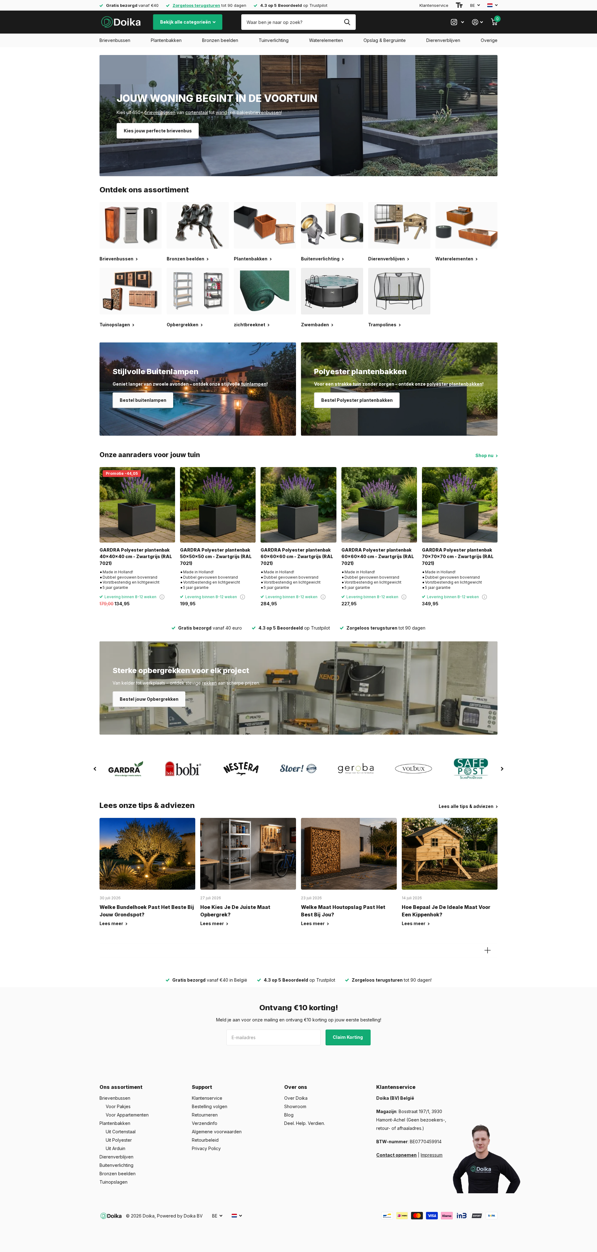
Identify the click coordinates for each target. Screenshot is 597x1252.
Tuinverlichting (274, 40)
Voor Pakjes (118, 1106)
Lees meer (112, 923)
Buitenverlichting (116, 1165)
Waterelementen (326, 40)
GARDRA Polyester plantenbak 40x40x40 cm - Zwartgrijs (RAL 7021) (136, 556)
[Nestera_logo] (241, 768)
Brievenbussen (115, 40)
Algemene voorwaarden (217, 1131)
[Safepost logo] (471, 768)
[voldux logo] (413, 769)
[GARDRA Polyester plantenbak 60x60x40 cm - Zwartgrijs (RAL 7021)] (379, 505)
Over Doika (296, 1098)
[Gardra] (126, 768)
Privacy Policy (206, 1148)
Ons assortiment (121, 1087)
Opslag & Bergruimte (384, 40)
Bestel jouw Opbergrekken (149, 699)
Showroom (295, 1106)
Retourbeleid (205, 1140)
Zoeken (347, 22)
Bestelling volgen (209, 1106)
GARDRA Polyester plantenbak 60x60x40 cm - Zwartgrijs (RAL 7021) (377, 556)
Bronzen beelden (220, 40)
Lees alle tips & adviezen (466, 806)
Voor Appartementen (127, 1114)
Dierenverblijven (443, 40)
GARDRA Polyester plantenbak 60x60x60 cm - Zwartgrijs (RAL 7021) (297, 556)
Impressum (431, 1155)
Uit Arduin (115, 1148)
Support (202, 1087)
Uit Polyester (119, 1140)
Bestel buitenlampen (143, 400)
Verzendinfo (204, 1123)
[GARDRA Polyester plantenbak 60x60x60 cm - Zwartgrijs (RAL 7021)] (298, 505)
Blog (289, 1114)
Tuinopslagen (113, 1182)
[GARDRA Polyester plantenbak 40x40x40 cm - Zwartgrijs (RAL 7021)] (137, 505)
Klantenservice (433, 5)
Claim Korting (348, 1037)
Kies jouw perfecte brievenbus (158, 130)
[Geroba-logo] (356, 768)
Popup (162, 596)
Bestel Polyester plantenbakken (357, 400)
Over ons (295, 1087)
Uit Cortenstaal (121, 1131)
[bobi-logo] (183, 769)
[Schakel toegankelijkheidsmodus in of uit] (459, 5)
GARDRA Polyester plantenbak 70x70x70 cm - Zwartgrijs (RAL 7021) (457, 556)
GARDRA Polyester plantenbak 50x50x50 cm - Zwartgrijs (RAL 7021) (216, 556)
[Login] (477, 22)
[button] (95, 768)
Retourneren (205, 1114)
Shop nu (484, 455)
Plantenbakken (166, 40)
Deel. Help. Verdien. (304, 1123)
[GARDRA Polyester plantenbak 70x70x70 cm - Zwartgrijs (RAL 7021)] (459, 505)
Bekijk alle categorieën (186, 22)
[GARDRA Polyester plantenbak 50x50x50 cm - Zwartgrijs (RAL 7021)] (218, 505)
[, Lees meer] (457, 22)
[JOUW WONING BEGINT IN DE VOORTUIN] (298, 115)
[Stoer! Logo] (298, 768)
